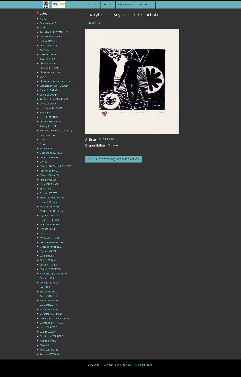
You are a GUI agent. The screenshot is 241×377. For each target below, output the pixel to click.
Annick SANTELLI (49, 296)
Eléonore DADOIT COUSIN (54, 85)
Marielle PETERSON (50, 269)
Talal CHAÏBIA (47, 58)
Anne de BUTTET (49, 45)
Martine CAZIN (48, 54)
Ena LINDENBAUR (49, 224)
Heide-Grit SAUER (49, 300)
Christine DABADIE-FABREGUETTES (59, 81)
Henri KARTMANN (50, 184)
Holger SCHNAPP (49, 309)
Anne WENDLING (49, 349)
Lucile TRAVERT (48, 327)
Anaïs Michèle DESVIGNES (54, 99)
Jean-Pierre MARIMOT (51, 242)
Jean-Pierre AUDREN (51, 36)
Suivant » (94, 23)
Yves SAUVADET (49, 305)
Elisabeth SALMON (50, 291)
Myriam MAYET (48, 251)
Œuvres (108, 4)
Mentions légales (144, 364)
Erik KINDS (108, 139)
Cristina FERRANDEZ (51, 121)
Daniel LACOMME (49, 202)
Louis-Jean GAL (48, 135)
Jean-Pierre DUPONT (51, 108)
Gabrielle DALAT (49, 90)
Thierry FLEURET (49, 126)
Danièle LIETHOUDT (51, 220)
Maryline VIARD (48, 340)
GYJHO (43, 161)
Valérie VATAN (48, 331)
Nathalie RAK (47, 278)
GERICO (44, 139)
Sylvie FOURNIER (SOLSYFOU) (56, 130)
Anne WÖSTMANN (50, 354)
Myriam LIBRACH (49, 215)
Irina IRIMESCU (48, 179)
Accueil (93, 4)
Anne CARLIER (47, 49)
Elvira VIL (45, 345)
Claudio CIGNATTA (50, 63)
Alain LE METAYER (50, 206)
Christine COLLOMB (50, 72)
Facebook (146, 4)
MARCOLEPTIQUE (49, 237)
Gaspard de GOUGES (51, 152)
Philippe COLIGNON (50, 67)
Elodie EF (45, 112)
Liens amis (93, 364)
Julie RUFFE (46, 287)
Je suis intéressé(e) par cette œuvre (114, 159)
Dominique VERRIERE (51, 336)
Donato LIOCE (47, 228)
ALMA (43, 27)
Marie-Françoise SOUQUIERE (55, 318)
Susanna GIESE (48, 148)
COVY (43, 76)
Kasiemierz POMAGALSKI (53, 273)
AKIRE (43, 18)
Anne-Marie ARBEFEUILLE (54, 32)
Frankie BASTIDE (49, 41)
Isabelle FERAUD (49, 117)
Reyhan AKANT (48, 23)
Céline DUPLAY (48, 103)
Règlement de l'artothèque (117, 364)
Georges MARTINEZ (51, 246)
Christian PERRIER (49, 264)
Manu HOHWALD (49, 175)
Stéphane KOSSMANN (52, 197)
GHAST (44, 144)
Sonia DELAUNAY (49, 94)
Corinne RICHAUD (49, 282)
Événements (126, 4)
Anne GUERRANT (49, 157)
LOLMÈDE (45, 233)
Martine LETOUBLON (51, 211)
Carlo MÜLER (47, 255)
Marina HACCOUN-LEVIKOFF (55, 166)
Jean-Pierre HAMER (50, 170)
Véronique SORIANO (51, 313)
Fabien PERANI (48, 260)
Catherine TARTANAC (51, 322)
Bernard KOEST (48, 193)
